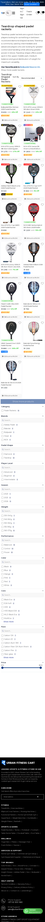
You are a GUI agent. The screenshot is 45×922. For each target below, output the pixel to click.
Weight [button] (4, 507)
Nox (28, 872)
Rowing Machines (28, 811)
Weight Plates (6, 821)
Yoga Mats (5, 842)
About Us (4, 891)
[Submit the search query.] (3, 420)
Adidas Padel (19, 872)
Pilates (14, 842)
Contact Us (14, 891)
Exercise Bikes (17, 808)
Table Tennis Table (8, 833)
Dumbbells (31, 818)
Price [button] (3, 662)
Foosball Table (23, 833)
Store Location (30, 4)
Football (34, 830)
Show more (9, 622)
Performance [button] (7, 536)
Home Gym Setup (8, 854)
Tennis (17, 830)
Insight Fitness (6, 872)
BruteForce (22, 866)
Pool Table (35, 833)
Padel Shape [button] (7, 445)
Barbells (17, 821)
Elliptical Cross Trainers (10, 811)
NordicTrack (6, 875)
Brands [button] (4, 416)
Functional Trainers (8, 815)
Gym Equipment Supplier (11, 857)
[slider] (2, 668)
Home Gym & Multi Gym (27, 815)
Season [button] (4, 485)
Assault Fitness (6, 869)
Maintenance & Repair (31, 857)
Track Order (29, 13)
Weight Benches (18, 818)
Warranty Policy (24, 884)
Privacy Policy (6, 887)
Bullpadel (35, 872)
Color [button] (3, 558)
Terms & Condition (8, 884)
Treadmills (5, 808)
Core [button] (3, 591)
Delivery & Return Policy (23, 887)
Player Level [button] (7, 463)
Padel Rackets (7, 830)
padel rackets (18, 70)
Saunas (16, 845)
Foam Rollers (6, 845)
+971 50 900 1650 (15, 902)
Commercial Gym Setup (26, 854)
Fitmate (28, 869)
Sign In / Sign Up (22, 13)
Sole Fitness (6, 866)
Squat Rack (5, 818)
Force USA (19, 869)
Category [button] (5, 406)
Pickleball (25, 830)
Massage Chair (24, 842)
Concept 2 (34, 866)
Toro (14, 866)
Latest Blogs (26, 891)
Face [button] (3, 627)
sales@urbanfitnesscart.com (20, 909)
